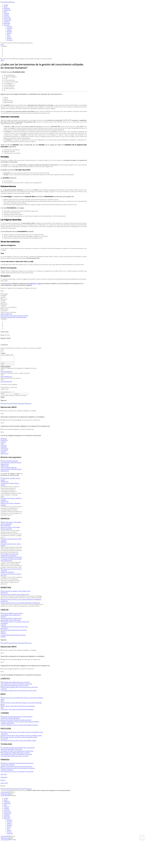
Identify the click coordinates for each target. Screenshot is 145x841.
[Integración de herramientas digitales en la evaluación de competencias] (20, 420)
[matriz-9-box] (11, 524)
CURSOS (39, 283)
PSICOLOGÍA (7, 18)
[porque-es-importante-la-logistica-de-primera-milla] (19, 687)
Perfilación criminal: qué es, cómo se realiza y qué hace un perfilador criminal (21, 735)
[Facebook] (28, 403)
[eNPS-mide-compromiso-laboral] (18, 706)
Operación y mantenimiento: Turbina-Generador (13, 317)
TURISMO (6, 15)
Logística (9, 30)
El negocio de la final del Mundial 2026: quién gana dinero (16, 720)
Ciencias (9, 33)
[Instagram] (21, 403)
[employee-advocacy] (21, 599)
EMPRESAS (7, 8)
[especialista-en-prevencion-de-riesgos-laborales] (15, 631)
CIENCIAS (6, 13)
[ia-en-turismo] (20, 721)
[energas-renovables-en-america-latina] (15, 615)
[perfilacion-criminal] (22, 732)
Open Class (7, 25)
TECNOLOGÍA (7, 20)
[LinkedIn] (3, 403)
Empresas (9, 28)
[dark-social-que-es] (15, 591)
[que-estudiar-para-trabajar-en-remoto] (15, 682)
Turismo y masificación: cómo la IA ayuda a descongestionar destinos (19, 725)
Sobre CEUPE (4, 783)
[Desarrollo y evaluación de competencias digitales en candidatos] (18, 411)
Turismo (9, 36)
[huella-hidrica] (15, 623)
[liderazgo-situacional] (11, 540)
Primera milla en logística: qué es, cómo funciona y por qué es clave (18, 690)
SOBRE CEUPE (4, 466)
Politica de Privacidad (20, 395)
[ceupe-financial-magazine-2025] (11, 464)
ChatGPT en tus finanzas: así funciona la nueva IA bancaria (16, 766)
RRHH (5, 11)
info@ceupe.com (5, 794)
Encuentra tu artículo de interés (9, 43)
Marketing (9, 31)
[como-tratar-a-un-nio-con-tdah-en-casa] (19, 737)
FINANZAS (7, 21)
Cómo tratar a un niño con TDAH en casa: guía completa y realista (18, 740)
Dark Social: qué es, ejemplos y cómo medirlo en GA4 (15, 594)
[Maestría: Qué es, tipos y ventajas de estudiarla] (11, 500)
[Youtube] (9, 403)
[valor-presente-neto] (18, 768)
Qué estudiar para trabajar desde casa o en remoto (14, 685)
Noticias (3, 780)
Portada (6, 5)
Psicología (9, 26)
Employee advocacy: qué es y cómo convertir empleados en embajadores (20, 603)
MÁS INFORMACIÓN (6, 314)
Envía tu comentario (5, 366)
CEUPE (5, 6)
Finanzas (9, 38)
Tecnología (10, 40)
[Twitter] (15, 403)
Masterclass (7, 23)
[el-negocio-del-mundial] (16, 716)
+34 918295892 (5, 792)
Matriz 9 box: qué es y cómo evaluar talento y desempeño (10, 528)
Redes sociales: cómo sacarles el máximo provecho (14, 315)
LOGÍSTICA (7, 16)
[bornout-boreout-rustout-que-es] (22, 699)
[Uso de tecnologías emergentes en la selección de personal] (17, 429)
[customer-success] (11, 570)
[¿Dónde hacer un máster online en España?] (11, 480)
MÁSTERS (33, 283)
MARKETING (7, 10)
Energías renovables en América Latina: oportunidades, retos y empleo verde (11, 619)
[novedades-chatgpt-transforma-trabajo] (11, 555)
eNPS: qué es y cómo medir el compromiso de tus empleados (17, 709)
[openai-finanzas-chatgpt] (17, 763)
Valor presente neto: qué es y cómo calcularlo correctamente (17, 771)
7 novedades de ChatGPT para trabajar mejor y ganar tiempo (11, 559)
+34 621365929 (5, 795)
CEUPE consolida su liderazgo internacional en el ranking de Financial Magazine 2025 (11, 469)
